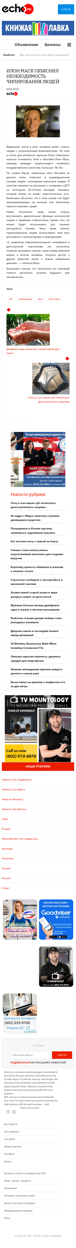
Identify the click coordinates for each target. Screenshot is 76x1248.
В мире (6, 828)
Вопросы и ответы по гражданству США (25, 1173)
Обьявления (10, 1188)
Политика (7, 858)
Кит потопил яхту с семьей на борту (34, 541)
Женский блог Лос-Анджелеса (20, 838)
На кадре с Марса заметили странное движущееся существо (35, 517)
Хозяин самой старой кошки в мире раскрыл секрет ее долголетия (34, 594)
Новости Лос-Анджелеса (16, 779)
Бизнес (8, 1161)
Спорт (5, 888)
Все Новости (10, 1124)
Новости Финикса (12, 799)
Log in (66, 9)
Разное (6, 868)
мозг (40, 299)
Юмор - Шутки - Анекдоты (17, 1181)
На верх (39, 1045)
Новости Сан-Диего (13, 789)
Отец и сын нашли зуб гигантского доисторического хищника (33, 505)
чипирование (25, 299)
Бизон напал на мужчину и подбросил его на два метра (38, 684)
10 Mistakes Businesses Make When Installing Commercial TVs (33, 645)
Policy (7, 1218)
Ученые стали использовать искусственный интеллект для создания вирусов (37, 554)
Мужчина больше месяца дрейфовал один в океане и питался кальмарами (35, 607)
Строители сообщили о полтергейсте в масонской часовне (37, 581)
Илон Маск (54, 299)
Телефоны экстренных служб (19, 1195)
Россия (6, 878)
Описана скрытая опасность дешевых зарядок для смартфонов (36, 658)
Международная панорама (18, 1210)
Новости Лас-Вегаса (14, 809)
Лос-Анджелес (11, 1131)
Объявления (26, 45)
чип (11, 299)
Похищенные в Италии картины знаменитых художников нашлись (33, 530)
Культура (7, 848)
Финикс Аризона (12, 1146)
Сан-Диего (9, 1139)
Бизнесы (53, 45)
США (5, 819)
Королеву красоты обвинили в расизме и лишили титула (37, 569)
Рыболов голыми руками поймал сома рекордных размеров (36, 620)
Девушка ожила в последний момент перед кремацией (35, 633)
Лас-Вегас (9, 1154)
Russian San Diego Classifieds (19, 1203)
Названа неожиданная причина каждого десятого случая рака (36, 671)
